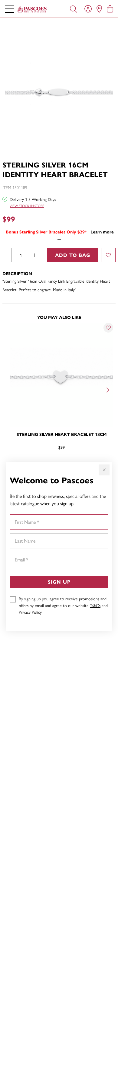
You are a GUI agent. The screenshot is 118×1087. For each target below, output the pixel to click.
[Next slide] (108, 389)
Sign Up (59, 581)
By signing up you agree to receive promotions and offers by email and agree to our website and (63, 605)
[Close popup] (104, 469)
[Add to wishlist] (108, 255)
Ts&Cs (95, 605)
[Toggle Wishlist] (108, 328)
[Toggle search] (73, 8)
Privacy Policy (30, 612)
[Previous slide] (10, 389)
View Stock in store (27, 205)
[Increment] (34, 255)
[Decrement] (7, 255)
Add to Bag (72, 254)
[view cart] (110, 8)
